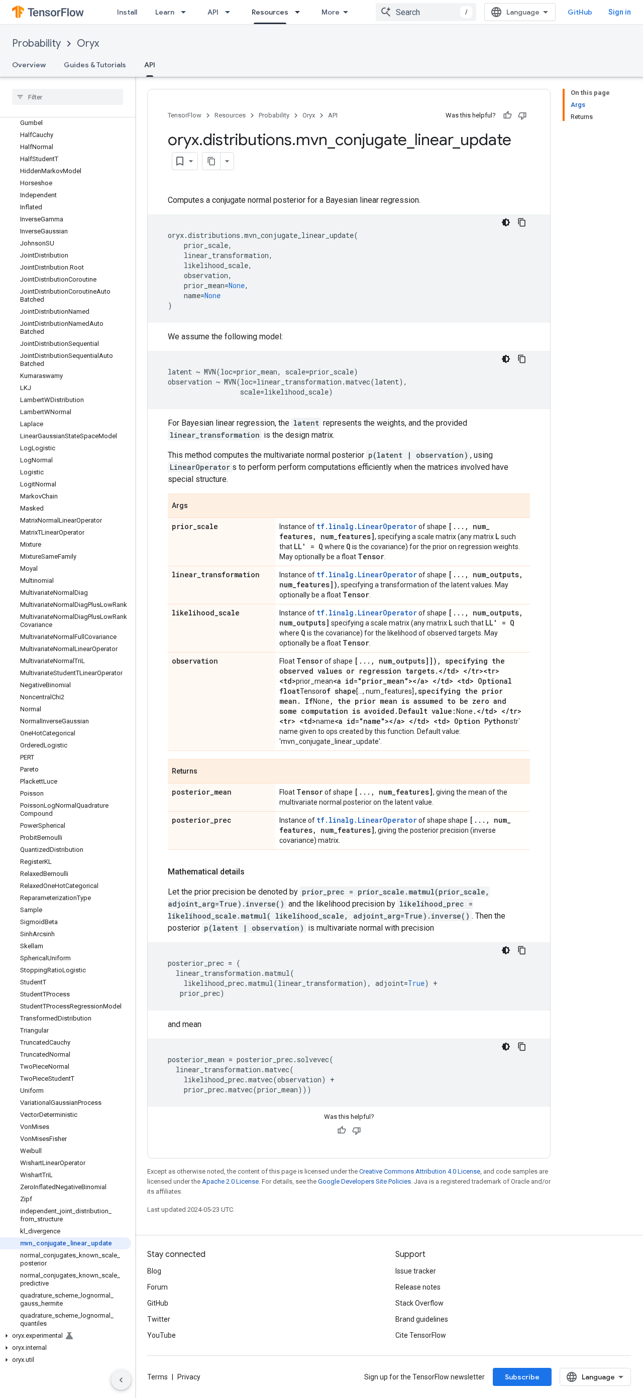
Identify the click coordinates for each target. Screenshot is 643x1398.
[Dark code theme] (506, 222)
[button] (65, 1336)
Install (127, 12)
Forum (157, 1287)
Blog (154, 1271)
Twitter (158, 1319)
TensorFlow (184, 115)
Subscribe (522, 1376)
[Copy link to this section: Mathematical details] (255, 872)
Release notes (418, 1287)
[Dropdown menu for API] (231, 12)
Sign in (619, 12)
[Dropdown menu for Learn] (186, 12)
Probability (36, 43)
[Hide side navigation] (121, 1380)
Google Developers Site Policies (364, 1181)
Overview (29, 64)
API (213, 12)
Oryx (88, 43)
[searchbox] (67, 97)
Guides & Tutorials (95, 64)
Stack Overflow (419, 1303)
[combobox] (426, 12)
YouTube (161, 1335)
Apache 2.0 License (230, 1181)
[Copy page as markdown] (211, 161)
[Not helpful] (522, 115)
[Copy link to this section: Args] (198, 506)
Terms (157, 1377)
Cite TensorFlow (420, 1335)
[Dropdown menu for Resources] (300, 12)
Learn (164, 12)
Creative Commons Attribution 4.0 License (419, 1171)
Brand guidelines (421, 1319)
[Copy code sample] (522, 222)
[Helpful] (507, 115)
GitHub (580, 12)
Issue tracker (415, 1271)
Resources (270, 12)
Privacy (188, 1377)
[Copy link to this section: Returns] (207, 772)
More (331, 12)
